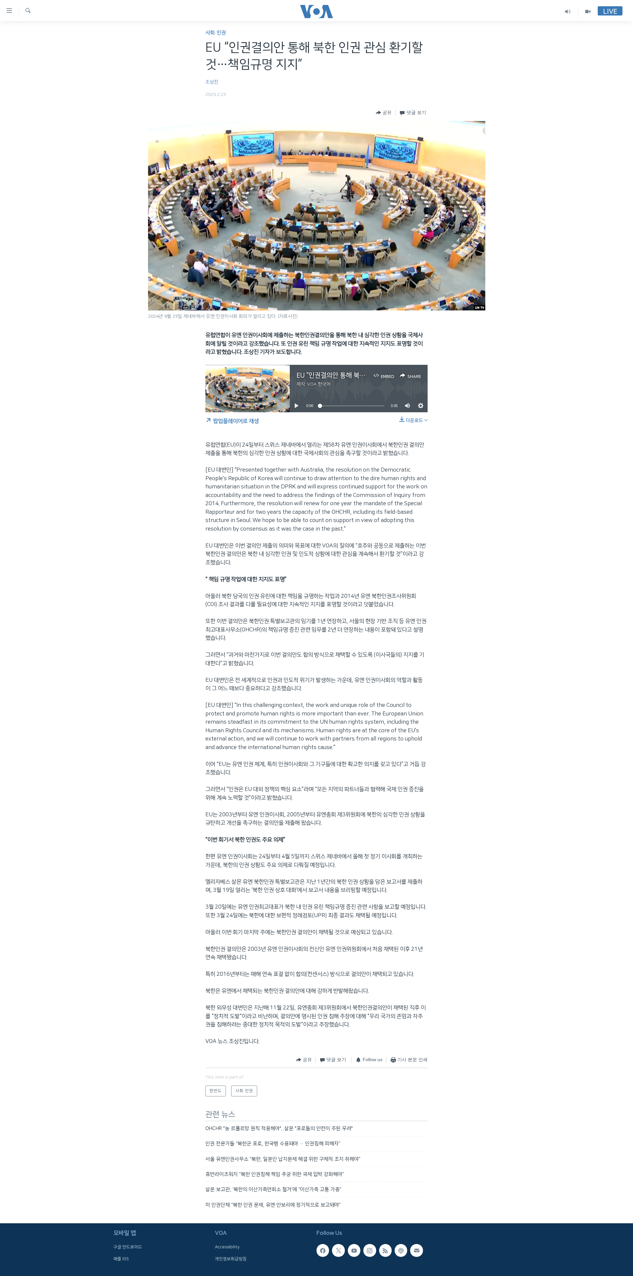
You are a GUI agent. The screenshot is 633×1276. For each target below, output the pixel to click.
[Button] (384, 112)
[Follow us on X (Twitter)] (338, 1250)
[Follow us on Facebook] (322, 1250)
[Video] (588, 11)
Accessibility (227, 1247)
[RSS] (385, 1250)
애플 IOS (121, 1259)
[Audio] (568, 11)
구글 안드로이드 (127, 1247)
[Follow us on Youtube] (354, 1250)
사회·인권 (215, 33)
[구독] (416, 1250)
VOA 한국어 (319, 384)
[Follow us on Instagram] (369, 1250)
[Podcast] (401, 1250)
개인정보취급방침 (231, 1259)
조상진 (211, 82)
